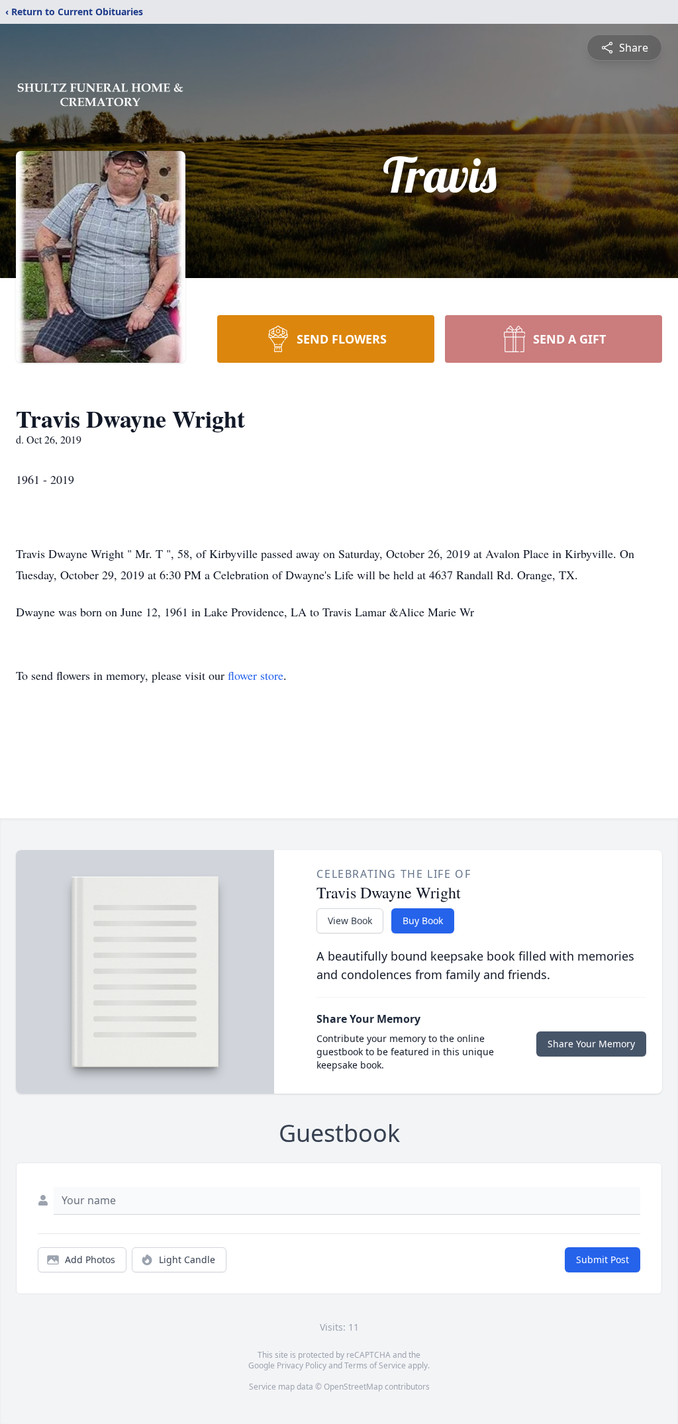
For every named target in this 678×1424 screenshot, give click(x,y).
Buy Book (423, 920)
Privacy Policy (301, 1365)
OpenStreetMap (353, 1386)
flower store (255, 675)
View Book (350, 920)
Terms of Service (375, 1365)
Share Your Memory (591, 1043)
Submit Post (602, 1259)
